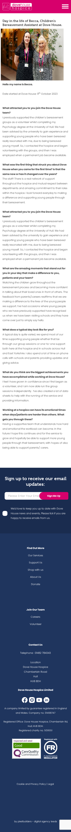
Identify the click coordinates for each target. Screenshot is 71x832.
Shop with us (35, 569)
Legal (51, 784)
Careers (35, 616)
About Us (35, 577)
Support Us (35, 562)
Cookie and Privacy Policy (31, 784)
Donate (35, 584)
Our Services (35, 555)
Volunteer (35, 624)
